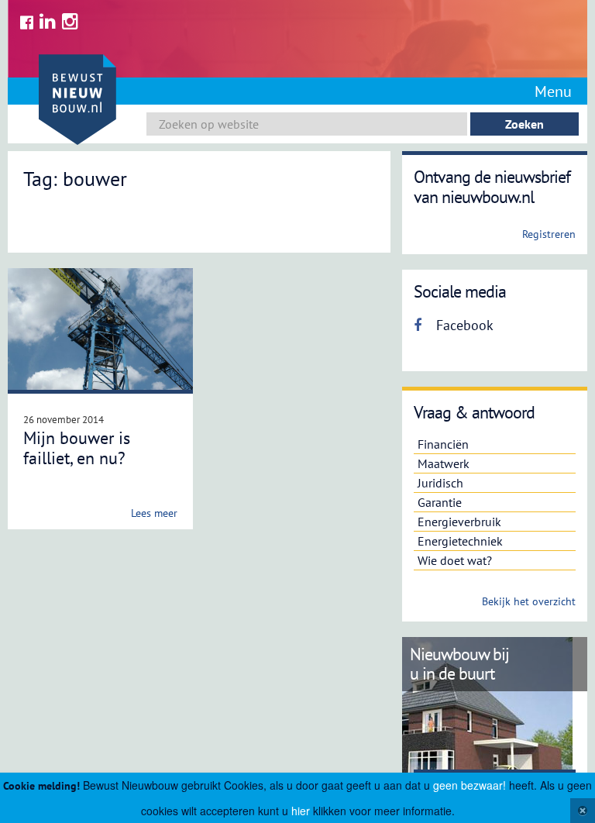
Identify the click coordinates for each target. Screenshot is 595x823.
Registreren (549, 234)
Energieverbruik (459, 521)
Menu (553, 91)
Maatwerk (443, 463)
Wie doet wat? (455, 560)
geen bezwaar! (469, 785)
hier (300, 810)
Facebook (463, 325)
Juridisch (440, 483)
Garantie (440, 502)
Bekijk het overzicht (529, 601)
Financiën (443, 444)
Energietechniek (460, 541)
